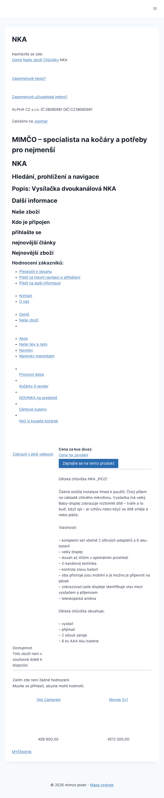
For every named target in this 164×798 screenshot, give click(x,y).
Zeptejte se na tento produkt (88, 463)
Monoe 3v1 (118, 700)
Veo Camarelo (49, 700)
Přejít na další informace (40, 283)
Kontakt (25, 296)
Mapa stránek (102, 785)
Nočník (26, 752)
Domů (17, 60)
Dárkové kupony (33, 409)
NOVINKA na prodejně (38, 398)
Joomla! (41, 121)
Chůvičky (51, 60)
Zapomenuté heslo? (29, 78)
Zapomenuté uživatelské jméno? (39, 97)
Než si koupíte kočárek (38, 421)
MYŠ (16, 752)
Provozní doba (31, 374)
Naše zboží (32, 60)
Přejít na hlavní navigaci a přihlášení (49, 277)
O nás (24, 301)
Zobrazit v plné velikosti (33, 454)
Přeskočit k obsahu (35, 271)
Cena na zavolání (73, 455)
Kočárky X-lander (33, 386)
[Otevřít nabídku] (155, 8)
